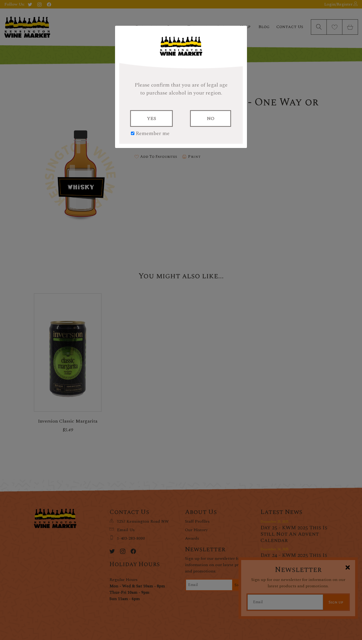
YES (151, 118)
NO (210, 118)
